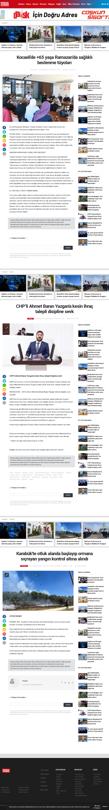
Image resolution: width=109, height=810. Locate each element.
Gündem (21, 4)
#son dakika (54, 477)
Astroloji (96, 784)
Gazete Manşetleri (81, 795)
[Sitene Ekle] (28, 780)
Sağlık (58, 4)
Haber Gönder (23, 792)
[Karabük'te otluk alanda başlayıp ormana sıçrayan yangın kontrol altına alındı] (38, 590)
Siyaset (35, 4)
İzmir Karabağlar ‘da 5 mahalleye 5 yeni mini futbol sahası (95, 199)
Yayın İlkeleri (5, 790)
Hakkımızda (5, 787)
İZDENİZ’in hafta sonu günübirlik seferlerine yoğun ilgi (95, 190)
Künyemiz (43, 786)
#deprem (24, 479)
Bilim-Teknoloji (73, 4)
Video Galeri (44, 774)
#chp (11, 473)
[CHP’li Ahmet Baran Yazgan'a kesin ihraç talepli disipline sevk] (38, 347)
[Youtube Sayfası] (13, 780)
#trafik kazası (25, 477)
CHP (11, 382)
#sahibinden (36, 477)
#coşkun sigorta (15, 475)
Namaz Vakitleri (80, 779)
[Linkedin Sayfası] (16, 780)
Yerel (83, 4)
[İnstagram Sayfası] (9, 780)
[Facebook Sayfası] (2, 780)
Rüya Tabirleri (98, 781)
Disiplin (12, 450)
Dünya (28, 4)
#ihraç (31, 473)
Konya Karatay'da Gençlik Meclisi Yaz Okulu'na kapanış (94, 207)
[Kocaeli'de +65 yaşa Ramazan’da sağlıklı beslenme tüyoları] (38, 98)
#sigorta (68, 473)
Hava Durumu (79, 774)
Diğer (89, 4)
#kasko (48, 475)
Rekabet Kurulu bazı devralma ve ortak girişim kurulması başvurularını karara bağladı (94, 86)
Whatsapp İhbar (24, 790)
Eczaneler (78, 781)
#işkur (31, 479)
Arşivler (43, 782)
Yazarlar (43, 778)
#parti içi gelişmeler (57, 473)
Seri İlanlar (78, 791)
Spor (64, 4)
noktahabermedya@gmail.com (32, 684)
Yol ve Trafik (79, 777)
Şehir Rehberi (79, 793)
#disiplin (24, 473)
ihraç (49, 425)
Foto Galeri (44, 770)
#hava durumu (14, 477)
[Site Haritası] (24, 780)
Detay (98, 806)
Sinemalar (78, 788)
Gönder (68, 248)
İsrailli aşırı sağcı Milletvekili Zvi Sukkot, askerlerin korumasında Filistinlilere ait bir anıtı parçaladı (95, 160)
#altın (60, 475)
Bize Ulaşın (44, 790)
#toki (61, 477)
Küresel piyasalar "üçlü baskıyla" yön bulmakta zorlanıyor (95, 141)
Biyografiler (97, 779)
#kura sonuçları (15, 479)
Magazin (51, 4)
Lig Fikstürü (78, 784)
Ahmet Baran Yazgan (46, 392)
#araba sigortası (27, 475)
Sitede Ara (97, 774)
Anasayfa (5, 23)
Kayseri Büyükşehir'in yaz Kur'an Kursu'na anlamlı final (94, 225)
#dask (55, 475)
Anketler (96, 777)
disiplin (64, 392)
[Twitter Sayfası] (5, 780)
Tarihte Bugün (79, 786)
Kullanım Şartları (24, 787)
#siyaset (17, 473)
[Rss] (20, 780)
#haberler (45, 477)
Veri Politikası (5, 792)
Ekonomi (43, 4)
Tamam (97, 808)
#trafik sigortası (39, 475)
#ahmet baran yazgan (42, 473)
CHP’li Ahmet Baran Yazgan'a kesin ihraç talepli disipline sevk (94, 216)
